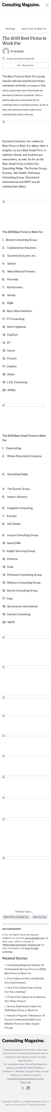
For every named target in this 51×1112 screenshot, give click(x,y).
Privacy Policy (20, 1105)
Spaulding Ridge (17, 474)
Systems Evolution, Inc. (21, 255)
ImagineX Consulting (20, 508)
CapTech (12, 334)
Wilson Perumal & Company (24, 456)
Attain (10, 374)
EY (8, 342)
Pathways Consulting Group (24, 574)
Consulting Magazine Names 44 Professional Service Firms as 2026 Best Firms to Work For (25, 969)
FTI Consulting (15, 319)
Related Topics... (24, 911)
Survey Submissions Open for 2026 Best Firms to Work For (23, 1008)
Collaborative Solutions (21, 247)
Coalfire (12, 366)
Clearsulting (13, 448)
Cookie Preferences (37, 1105)
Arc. (20, 1101)
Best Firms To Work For (33, 28)
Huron (11, 350)
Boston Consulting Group (21, 240)
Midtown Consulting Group (24, 582)
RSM (10, 303)
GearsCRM (14, 543)
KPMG (12, 390)
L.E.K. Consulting (17, 382)
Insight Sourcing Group (20, 551)
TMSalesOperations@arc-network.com (21, 945)
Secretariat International (22, 606)
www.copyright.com (34, 938)
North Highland (16, 327)
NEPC (11, 622)
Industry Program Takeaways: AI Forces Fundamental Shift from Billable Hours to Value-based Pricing (25, 1021)
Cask (10, 566)
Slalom (11, 263)
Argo (10, 598)
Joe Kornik (19, 51)
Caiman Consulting (18, 614)
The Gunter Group (18, 489)
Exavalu (12, 516)
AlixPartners (14, 287)
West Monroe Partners (21, 271)
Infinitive (12, 559)
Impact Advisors (17, 496)
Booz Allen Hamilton (19, 311)
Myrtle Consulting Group (22, 590)
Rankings (10, 28)
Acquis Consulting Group (22, 535)
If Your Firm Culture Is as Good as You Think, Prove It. (25, 999)
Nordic (11, 295)
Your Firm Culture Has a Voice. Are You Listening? (23, 989)
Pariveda (12, 279)
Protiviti (12, 358)
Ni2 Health (13, 524)
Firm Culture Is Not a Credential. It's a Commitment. (24, 980)
